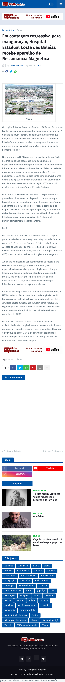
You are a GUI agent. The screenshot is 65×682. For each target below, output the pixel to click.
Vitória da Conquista (27, 625)
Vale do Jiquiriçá (50, 620)
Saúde (35, 615)
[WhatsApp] (15, 71)
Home (14, 674)
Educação (25, 580)
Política (44, 600)
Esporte (43, 585)
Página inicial (8, 30)
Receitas (9, 605)
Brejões (8, 570)
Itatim (29, 590)
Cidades (18, 360)
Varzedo (8, 625)
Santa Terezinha (28, 610)
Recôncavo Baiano (27, 605)
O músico (38, 516)
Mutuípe (49, 595)
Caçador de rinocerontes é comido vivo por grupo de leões (47, 542)
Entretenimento (26, 585)
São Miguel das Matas (15, 620)
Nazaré (20, 600)
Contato (50, 674)
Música (8, 600)
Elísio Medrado (42, 580)
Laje (52, 590)
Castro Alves (23, 570)
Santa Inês (10, 610)
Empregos (9, 585)
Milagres (24, 595)
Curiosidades (47, 575)
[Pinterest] (33, 367)
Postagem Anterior (13, 451)
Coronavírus (10, 575)
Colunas (51, 570)
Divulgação (10, 580)
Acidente (9, 566)
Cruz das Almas (28, 575)
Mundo (37, 595)
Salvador (45, 605)
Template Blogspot (37, 669)
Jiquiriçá (41, 590)
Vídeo (45, 625)
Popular (17, 483)
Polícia (32, 600)
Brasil (47, 566)
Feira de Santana (13, 590)
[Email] (40, 367)
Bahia (20, 30)
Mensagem (10, 595)
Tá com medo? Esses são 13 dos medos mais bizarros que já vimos (46, 497)
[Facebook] (6, 71)
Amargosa (23, 566)
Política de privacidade (32, 674)
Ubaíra (34, 620)
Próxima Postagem (52, 451)
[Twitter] (11, 71)
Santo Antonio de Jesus (16, 615)
